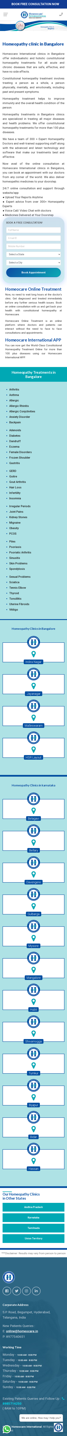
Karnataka (33, 1217)
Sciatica (14, 582)
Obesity (14, 528)
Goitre (13, 476)
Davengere (33, 882)
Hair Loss (15, 487)
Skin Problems (18, 563)
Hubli (33, 1009)
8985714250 (12, 1404)
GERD (12, 471)
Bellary (33, 850)
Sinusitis (14, 558)
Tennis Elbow (17, 587)
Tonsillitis (15, 598)
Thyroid (14, 593)
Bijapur (33, 1105)
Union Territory (33, 1238)
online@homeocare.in (22, 1331)
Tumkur (33, 1073)
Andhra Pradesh (33, 1207)
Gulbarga (34, 914)
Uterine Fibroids (19, 604)
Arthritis (14, 389)
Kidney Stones (18, 517)
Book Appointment (33, 272)
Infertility (14, 493)
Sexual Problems (20, 576)
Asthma (14, 395)
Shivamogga (33, 1041)
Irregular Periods (20, 506)
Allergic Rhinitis (19, 406)
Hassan (33, 1169)
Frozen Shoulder (19, 457)
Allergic (14, 400)
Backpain (15, 422)
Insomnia (15, 498)
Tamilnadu (33, 1228)
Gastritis (14, 463)
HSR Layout (33, 757)
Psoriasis (15, 547)
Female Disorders (20, 452)
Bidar (33, 1137)
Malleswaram (34, 725)
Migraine (14, 522)
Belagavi (33, 818)
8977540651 (15, 1337)
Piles (12, 541)
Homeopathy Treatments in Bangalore (34, 374)
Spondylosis (17, 569)
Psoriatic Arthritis (20, 552)
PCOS (12, 533)
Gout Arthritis (17, 482)
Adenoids (15, 430)
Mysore (33, 946)
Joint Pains (16, 511)
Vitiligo (13, 609)
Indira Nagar (33, 662)
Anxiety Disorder (19, 417)
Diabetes (14, 435)
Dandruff (15, 441)
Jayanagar (34, 693)
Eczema (14, 446)
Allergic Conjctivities (22, 411)
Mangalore (33, 977)
